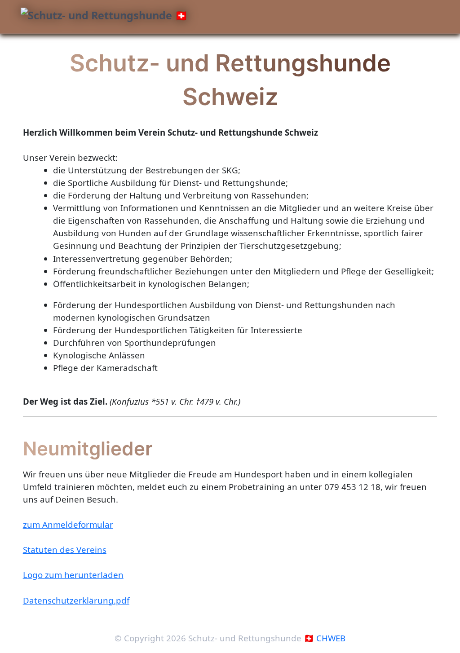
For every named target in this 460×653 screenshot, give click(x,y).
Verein (56, 49)
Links (336, 49)
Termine (135, 49)
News (96, 49)
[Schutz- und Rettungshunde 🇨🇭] (104, 16)
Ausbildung (182, 49)
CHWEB (330, 638)
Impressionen (289, 49)
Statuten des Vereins (64, 549)
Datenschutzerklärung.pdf (76, 600)
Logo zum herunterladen (73, 574)
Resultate (236, 49)
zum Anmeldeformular (68, 524)
